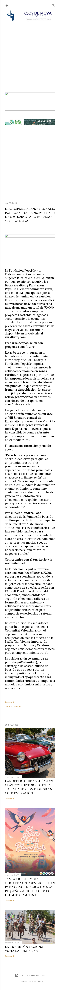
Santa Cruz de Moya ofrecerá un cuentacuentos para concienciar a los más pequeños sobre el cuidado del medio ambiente (30, 887)
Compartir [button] (9, 702)
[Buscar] (53, 5)
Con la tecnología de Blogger (32, 975)
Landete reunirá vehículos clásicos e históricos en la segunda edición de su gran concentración (29, 787)
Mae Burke (39, 981)
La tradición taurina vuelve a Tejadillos (24, 949)
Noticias (17, 706)
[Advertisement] (30, 53)
